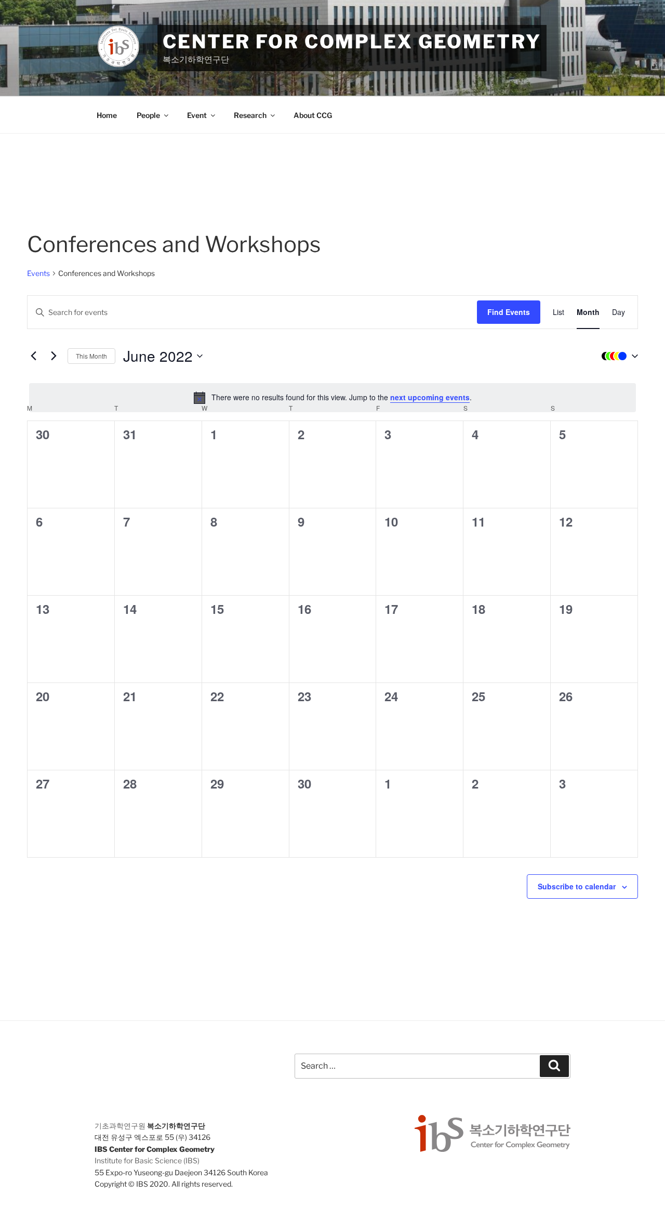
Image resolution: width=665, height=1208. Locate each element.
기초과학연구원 (120, 1125)
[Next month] (53, 356)
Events (38, 273)
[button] (617, 356)
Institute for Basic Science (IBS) (147, 1160)
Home (107, 115)
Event (197, 115)
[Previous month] (33, 356)
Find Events (508, 312)
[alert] (332, 397)
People (148, 115)
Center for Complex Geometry (352, 41)
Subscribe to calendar (577, 886)
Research (250, 115)
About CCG (313, 115)
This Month (91, 355)
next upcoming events (430, 397)
